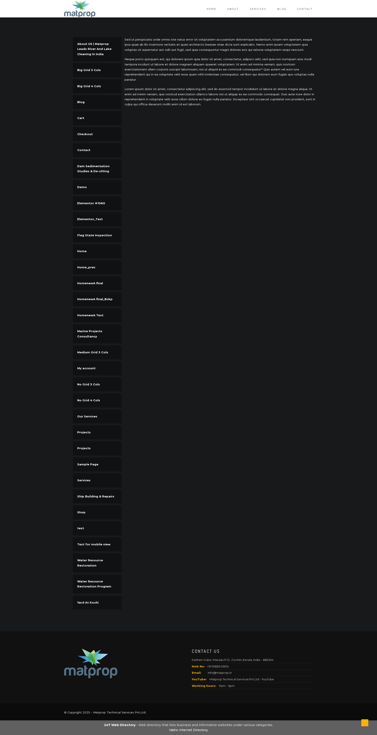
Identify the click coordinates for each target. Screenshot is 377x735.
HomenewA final (90, 283)
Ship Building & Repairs (95, 496)
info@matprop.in (220, 672)
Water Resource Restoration (90, 562)
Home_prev (86, 267)
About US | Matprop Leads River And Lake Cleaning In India (94, 49)
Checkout (85, 134)
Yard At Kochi (88, 602)
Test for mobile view (93, 544)
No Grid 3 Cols (88, 384)
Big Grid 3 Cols (89, 70)
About (233, 9)
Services (258, 9)
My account (86, 368)
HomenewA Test (90, 315)
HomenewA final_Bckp (95, 299)
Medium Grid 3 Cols (92, 352)
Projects (84, 432)
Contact (305, 9)
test (80, 528)
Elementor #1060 (91, 203)
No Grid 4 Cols (88, 400)
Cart (80, 118)
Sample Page (87, 464)
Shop (81, 512)
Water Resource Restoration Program (94, 584)
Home (211, 9)
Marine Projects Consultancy (89, 333)
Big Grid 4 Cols (89, 86)
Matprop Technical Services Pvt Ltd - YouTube (241, 679)
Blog (281, 9)
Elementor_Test (90, 219)
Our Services (87, 416)
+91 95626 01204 (218, 666)
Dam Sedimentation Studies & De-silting (93, 168)
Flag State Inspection (94, 235)
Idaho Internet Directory (188, 730)
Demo (82, 187)
